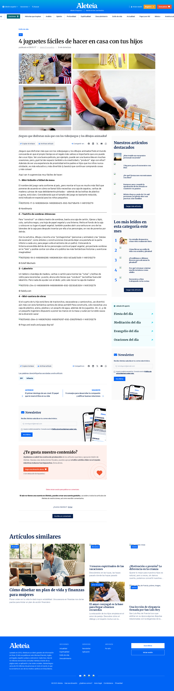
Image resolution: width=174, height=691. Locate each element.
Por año (108, 648)
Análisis (48, 16)
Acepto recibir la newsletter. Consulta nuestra (50, 429)
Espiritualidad (86, 16)
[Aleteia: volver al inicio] (87, 5)
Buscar (36, 7)
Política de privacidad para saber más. (64, 429)
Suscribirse (148, 645)
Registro (148, 7)
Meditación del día (127, 322)
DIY (21, 378)
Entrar (70, 507)
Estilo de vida (117, 16)
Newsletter (86, 648)
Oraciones (12, 16)
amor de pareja (97, 585)
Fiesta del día (123, 314)
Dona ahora (163, 7)
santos (134, 587)
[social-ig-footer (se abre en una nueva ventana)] (94, 676)
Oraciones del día (126, 340)
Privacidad (119, 683)
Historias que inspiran (33, 16)
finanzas (15, 547)
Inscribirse (27, 434)
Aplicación (86, 652)
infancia (30, 378)
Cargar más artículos (133, 206)
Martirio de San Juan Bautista (95, 10)
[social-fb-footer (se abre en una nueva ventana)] (85, 676)
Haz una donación (71, 683)
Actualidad (131, 16)
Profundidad (71, 16)
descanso (95, 547)
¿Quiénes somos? (85, 683)
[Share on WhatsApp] (106, 144)
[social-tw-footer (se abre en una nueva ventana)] (89, 676)
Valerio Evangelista (47, 47)
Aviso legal (98, 683)
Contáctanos (108, 683)
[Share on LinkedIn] (93, 144)
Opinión (59, 16)
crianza (134, 547)
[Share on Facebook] (89, 144)
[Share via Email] (102, 144)
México (157, 16)
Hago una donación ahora (34, 469)
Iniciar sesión (137, 7)
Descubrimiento (102, 16)
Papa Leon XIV (145, 16)
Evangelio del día (126, 331)
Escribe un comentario (62, 516)
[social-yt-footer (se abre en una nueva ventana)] (80, 676)
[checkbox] (21, 429)
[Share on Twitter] (97, 144)
